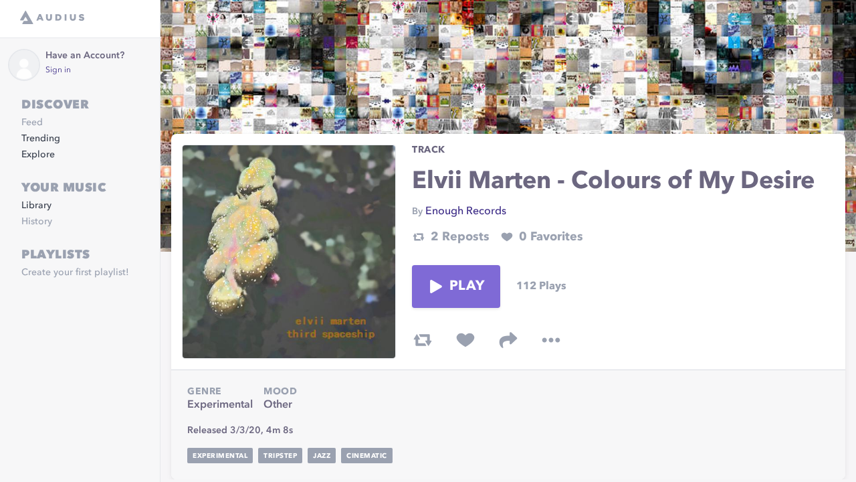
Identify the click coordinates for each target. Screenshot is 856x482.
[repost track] (422, 340)
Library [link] (36, 205)
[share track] (508, 340)
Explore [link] (38, 154)
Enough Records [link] (465, 211)
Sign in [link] (58, 70)
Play (466, 286)
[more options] (551, 340)
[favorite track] (465, 340)
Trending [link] (40, 138)
